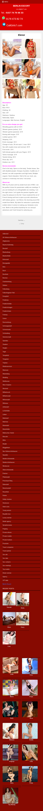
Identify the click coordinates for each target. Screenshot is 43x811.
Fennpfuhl (6, 296)
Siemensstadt (7, 337)
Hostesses (6, 503)
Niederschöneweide (8, 458)
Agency (5, 576)
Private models (7, 536)
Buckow (5, 278)
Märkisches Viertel (8, 433)
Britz (4, 267)
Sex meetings (7, 565)
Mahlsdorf (6, 418)
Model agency (7, 521)
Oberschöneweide (8, 470)
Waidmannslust (7, 366)
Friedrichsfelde (7, 303)
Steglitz (5, 348)
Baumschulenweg (8, 245)
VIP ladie (5, 580)
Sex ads (5, 554)
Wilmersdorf (6, 399)
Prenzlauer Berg (7, 481)
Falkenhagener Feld (9, 292)
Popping (5, 529)
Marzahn (5, 436)
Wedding (5, 377)
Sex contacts (7, 562)
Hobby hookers (7, 499)
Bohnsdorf (6, 259)
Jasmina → (21, 220)
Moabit (5, 444)
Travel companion (8, 547)
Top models (6, 569)
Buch (4, 270)
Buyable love (6, 514)
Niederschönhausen (9, 462)
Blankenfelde (6, 256)
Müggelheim (6, 447)
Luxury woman (7, 517)
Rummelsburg (7, 322)
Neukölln (5, 455)
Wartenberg (6, 374)
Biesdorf (5, 248)
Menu (6, 2)
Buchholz (5, 274)
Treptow (5, 363)
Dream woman (7, 573)
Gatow (4, 318)
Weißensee (6, 381)
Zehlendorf (6, 407)
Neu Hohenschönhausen (10, 451)
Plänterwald (6, 477)
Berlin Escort (7, 584)
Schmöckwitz (7, 329)
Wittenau (5, 403)
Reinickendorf (7, 488)
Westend (5, 388)
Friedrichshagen (7, 307)
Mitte (4, 440)
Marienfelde (6, 429)
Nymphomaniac (7, 525)
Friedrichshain (7, 311)
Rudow (5, 495)
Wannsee (5, 370)
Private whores (7, 532)
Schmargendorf (7, 326)
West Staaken (7, 385)
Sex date (5, 558)
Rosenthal (6, 492)
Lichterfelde (6, 411)
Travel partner (7, 551)
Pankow (5, 473)
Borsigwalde (6, 263)
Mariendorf (6, 425)
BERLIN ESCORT (21, 6)
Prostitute (5, 543)
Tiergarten (6, 359)
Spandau (5, 340)
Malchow (5, 422)
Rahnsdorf (6, 484)
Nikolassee (6, 466)
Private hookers (7, 540)
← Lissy (21, 223)
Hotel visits (6, 506)
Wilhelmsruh (6, 392)
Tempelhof (6, 355)
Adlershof (5, 234)
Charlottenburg (7, 281)
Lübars (5, 414)
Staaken (5, 344)
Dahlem (5, 285)
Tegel (4, 351)
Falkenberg (6, 289)
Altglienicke (6, 241)
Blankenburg (6, 252)
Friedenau (6, 300)
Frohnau (5, 315)
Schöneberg (6, 333)
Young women (7, 510)
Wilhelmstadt (6, 396)
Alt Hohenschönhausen (10, 237)
